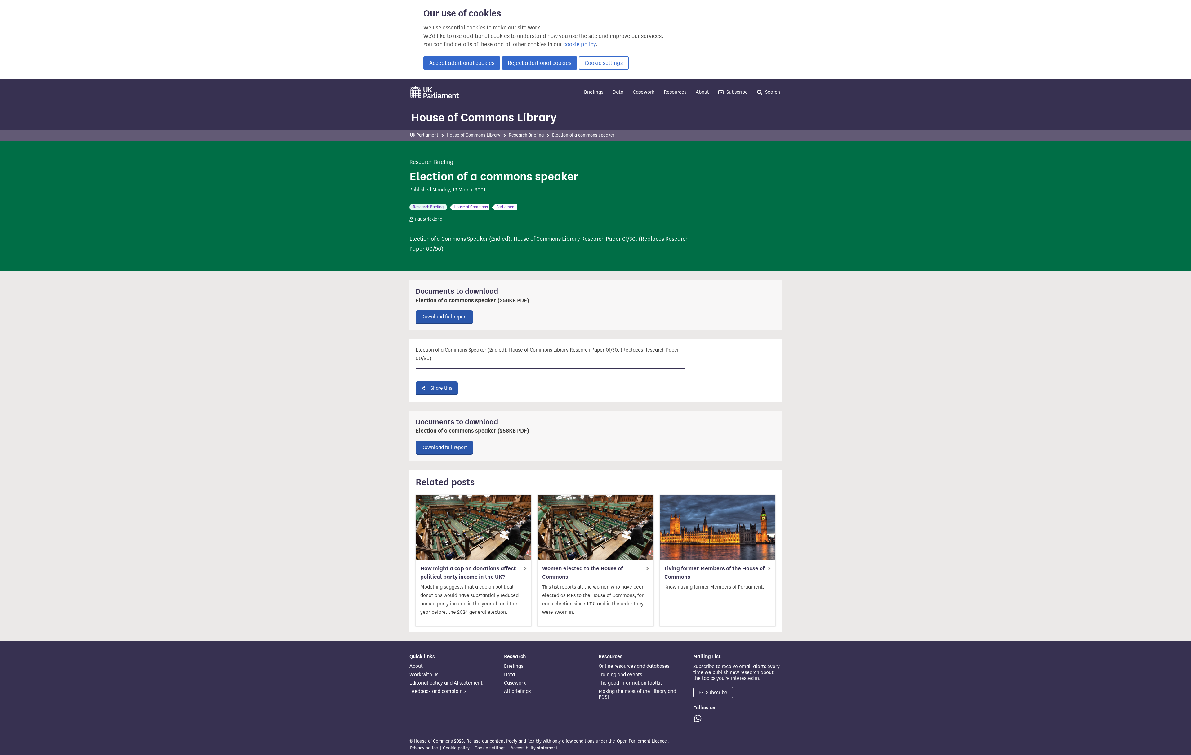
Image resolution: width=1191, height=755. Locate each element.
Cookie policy (456, 748)
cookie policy (579, 44)
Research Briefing (526, 135)
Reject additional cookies (539, 63)
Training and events (620, 674)
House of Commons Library (484, 117)
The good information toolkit (630, 683)
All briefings (517, 691)
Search (772, 92)
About (702, 92)
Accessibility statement (534, 748)
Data (618, 92)
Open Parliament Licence (642, 741)
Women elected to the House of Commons (582, 572)
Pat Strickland (428, 219)
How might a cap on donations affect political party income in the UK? (468, 572)
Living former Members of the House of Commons (714, 572)
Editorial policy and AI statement (446, 683)
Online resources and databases (634, 666)
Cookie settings (604, 63)
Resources (675, 92)
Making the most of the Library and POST (637, 694)
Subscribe (736, 92)
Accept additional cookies (461, 63)
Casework (643, 92)
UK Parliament (424, 135)
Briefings (593, 92)
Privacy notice (424, 748)
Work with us (423, 674)
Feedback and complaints (437, 691)
